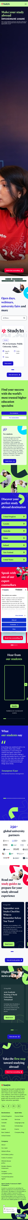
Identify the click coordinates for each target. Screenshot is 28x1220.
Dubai (3, 1126)
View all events (13, 375)
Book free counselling (13, 270)
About (3, 1145)
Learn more (8, 461)
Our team (4, 1148)
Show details (19, 615)
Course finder (19, 1116)
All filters (6, 318)
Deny (14, 629)
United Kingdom (6, 1116)
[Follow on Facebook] (8, 1106)
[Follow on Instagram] (19, 1106)
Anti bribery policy (7, 1154)
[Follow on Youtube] (14, 1106)
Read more (9, 944)
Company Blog (19, 1132)
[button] (12, 369)
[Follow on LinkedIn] (3, 1106)
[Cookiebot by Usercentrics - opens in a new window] (16, 590)
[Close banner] (25, 589)
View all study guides (13, 960)
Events (17, 1129)
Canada (3, 1123)
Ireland (3, 1129)
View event (8, 363)
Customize (13, 624)
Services (17, 1119)
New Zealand (5, 1132)
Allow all (14, 620)
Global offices (5, 1151)
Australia (4, 1119)
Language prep (19, 1123)
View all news (13, 1036)
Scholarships (19, 1126)
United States (5, 1136)
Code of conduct (6, 1158)
